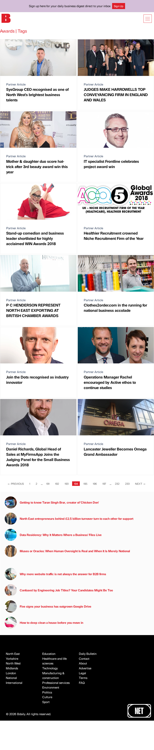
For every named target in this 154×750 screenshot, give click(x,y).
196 (95, 483)
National (11, 678)
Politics (47, 692)
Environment (50, 687)
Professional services (56, 683)
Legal (82, 673)
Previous (16, 483)
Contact (84, 659)
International (14, 683)
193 (67, 483)
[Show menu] (147, 19)
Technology (50, 668)
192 (57, 483)
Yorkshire (12, 659)
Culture (47, 697)
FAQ (82, 683)
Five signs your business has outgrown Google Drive (55, 606)
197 (104, 483)
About (83, 663)
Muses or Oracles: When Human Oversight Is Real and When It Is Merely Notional (75, 551)
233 (127, 483)
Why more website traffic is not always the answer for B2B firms (63, 574)
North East (13, 654)
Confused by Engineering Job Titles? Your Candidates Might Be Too (66, 590)
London (11, 673)
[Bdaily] (6, 18)
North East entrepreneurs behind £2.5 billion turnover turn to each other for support (76, 519)
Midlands (12, 668)
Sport (46, 702)
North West (13, 663)
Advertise (85, 668)
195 (85, 483)
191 (48, 483)
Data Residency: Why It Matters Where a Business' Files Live (61, 535)
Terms (83, 678)
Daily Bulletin (88, 654)
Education (48, 654)
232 (117, 483)
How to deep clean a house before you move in (51, 623)
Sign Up (118, 6)
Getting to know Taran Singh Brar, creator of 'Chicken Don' (59, 502)
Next (140, 483)
